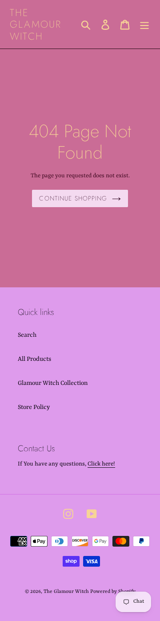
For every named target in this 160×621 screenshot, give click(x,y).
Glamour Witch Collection (53, 383)
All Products (34, 359)
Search (27, 335)
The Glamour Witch (35, 24)
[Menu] (144, 24)
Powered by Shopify (113, 592)
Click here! (101, 464)
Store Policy (34, 407)
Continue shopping (73, 198)
